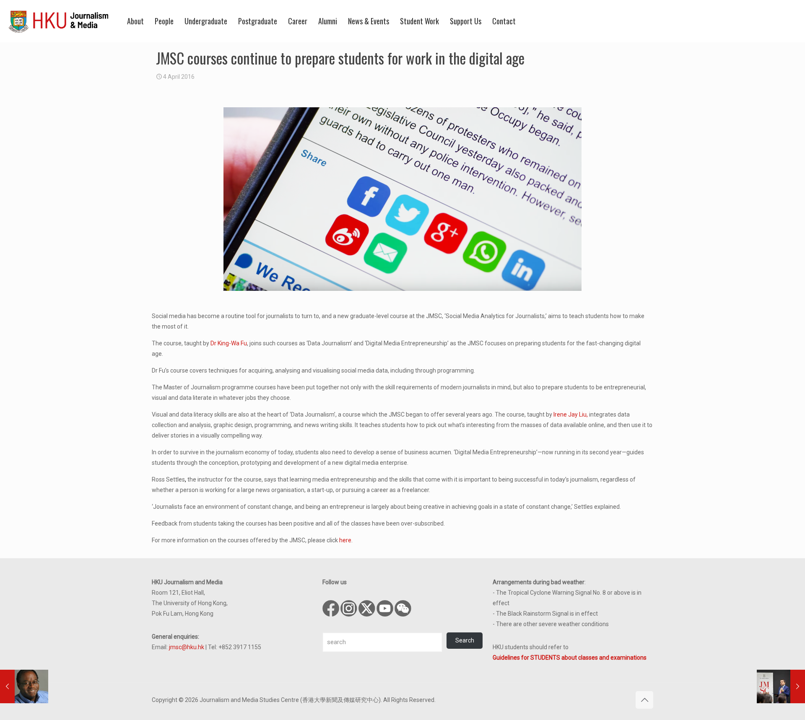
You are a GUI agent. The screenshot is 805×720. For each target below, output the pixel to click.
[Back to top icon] (644, 700)
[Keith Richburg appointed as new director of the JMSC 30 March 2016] (24, 686)
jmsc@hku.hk (186, 647)
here (345, 540)
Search (464, 640)
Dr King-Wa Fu (228, 343)
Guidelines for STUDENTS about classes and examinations (570, 657)
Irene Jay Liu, (570, 414)
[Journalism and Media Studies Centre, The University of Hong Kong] (58, 21)
